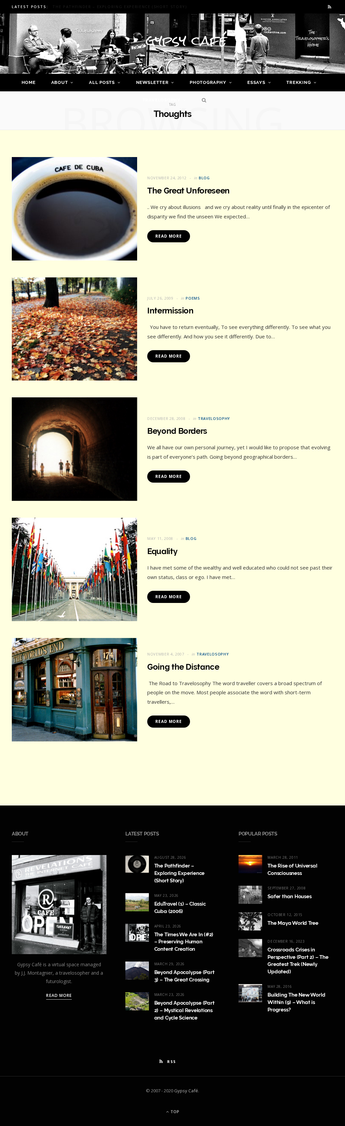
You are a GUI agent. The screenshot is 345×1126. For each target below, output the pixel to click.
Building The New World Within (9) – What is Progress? (296, 1002)
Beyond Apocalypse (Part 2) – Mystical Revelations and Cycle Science (184, 1010)
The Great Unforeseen (188, 190)
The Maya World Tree (293, 923)
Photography (208, 82)
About (59, 82)
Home (29, 82)
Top (174, 1112)
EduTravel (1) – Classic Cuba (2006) (95, 6)
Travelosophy (162, 99)
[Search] (202, 100)
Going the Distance (183, 667)
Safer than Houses (289, 896)
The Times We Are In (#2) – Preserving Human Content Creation (184, 942)
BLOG (204, 177)
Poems (193, 298)
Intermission (170, 310)
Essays (256, 82)
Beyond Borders (177, 431)
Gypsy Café (186, 1091)
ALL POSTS (102, 82)
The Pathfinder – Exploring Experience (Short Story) (179, 873)
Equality (162, 551)
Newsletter (152, 82)
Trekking (298, 82)
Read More (168, 236)
